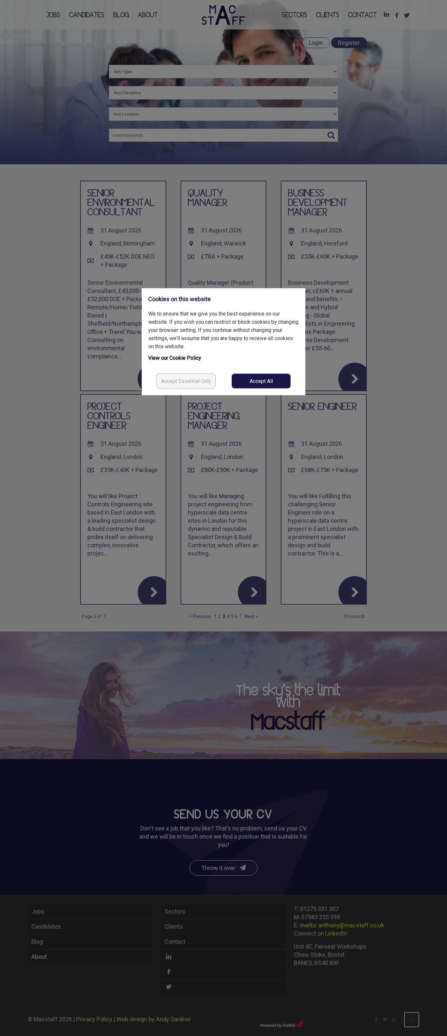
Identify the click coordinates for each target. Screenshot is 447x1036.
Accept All (261, 381)
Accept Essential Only (186, 381)
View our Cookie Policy (174, 358)
